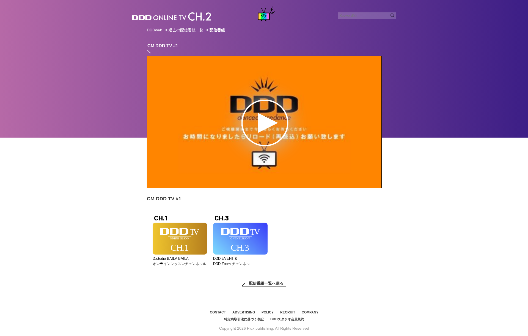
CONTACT (218, 312)
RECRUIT (287, 312)
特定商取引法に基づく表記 (244, 319)
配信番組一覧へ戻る (266, 283)
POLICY (268, 312)
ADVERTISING (243, 312)
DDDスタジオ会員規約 (287, 319)
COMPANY (310, 312)
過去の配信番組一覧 (186, 30)
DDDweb (154, 30)
